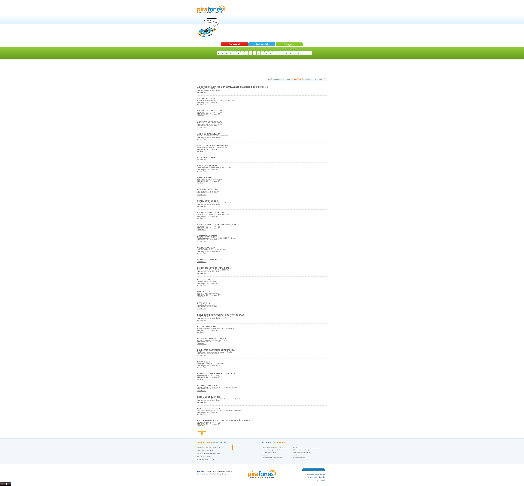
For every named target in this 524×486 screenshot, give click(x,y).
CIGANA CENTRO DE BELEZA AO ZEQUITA (216, 224)
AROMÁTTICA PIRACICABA (209, 110)
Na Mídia (322, 477)
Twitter (206, 474)
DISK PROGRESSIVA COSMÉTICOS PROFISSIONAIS (221, 315)
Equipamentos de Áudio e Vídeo (272, 447)
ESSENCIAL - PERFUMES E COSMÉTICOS (216, 373)
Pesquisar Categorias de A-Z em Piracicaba (289, 44)
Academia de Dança (299, 457)
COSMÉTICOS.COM (206, 248)
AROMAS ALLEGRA (206, 99)
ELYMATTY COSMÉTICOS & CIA (211, 338)
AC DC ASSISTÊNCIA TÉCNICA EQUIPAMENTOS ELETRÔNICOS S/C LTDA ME (232, 87)
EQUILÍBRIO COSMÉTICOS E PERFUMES (216, 350)
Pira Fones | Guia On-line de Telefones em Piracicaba (211, 9)
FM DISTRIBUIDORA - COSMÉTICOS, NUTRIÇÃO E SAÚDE (223, 420)
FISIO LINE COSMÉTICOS (209, 397)
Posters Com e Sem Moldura (302, 452)
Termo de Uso (222, 474)
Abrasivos (296, 455)
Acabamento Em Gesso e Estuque (272, 457)
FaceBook (213, 474)
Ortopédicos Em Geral (269, 452)
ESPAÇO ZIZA (203, 362)
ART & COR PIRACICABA (208, 134)
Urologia (265, 455)
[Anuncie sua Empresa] (313, 471)
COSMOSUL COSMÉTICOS (209, 259)
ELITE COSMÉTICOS (206, 327)
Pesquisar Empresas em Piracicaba (234, 44)
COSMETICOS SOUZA (207, 236)
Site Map (200, 474)
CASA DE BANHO (205, 177)
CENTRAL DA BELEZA (207, 189)
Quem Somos (312, 477)
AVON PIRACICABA (206, 157)
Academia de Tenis (299, 460)
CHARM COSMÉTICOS (207, 201)
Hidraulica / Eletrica (299, 447)
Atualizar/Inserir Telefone (316, 474)
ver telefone (201, 92)
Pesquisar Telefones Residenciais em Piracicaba (262, 44)
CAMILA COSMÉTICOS (207, 166)
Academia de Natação (269, 460)
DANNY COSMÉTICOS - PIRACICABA (214, 268)
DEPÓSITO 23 (203, 280)
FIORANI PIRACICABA (207, 385)
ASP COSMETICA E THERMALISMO (213, 146)
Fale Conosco (320, 480)
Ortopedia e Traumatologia (301, 450)
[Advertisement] (277, 21)
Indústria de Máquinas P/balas (271, 450)
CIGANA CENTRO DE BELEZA (210, 213)
